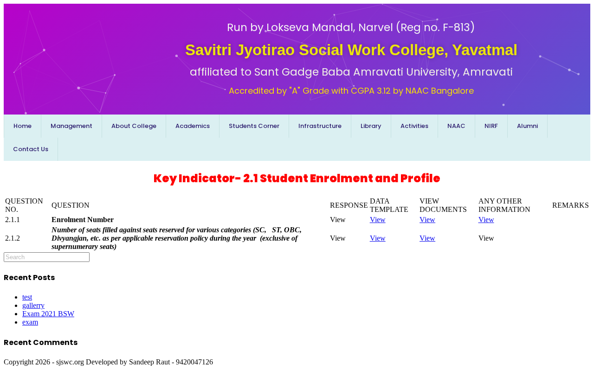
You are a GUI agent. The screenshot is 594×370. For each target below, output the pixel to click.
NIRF (491, 125)
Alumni (527, 125)
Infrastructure (320, 125)
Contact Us (30, 149)
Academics (192, 125)
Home (22, 125)
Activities (414, 125)
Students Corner (254, 125)
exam (30, 322)
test (27, 297)
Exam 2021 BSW (48, 314)
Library (371, 125)
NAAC (456, 125)
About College (133, 125)
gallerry (33, 305)
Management (71, 125)
